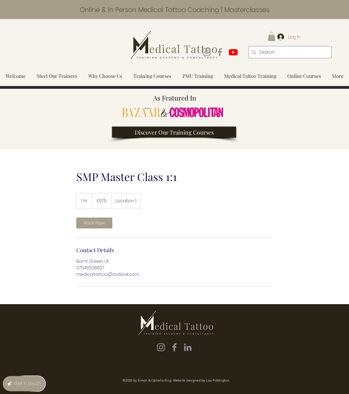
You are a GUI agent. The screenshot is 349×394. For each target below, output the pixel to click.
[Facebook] (220, 52)
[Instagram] (206, 52)
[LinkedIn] (187, 347)
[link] (94, 223)
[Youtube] (233, 52)
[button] (271, 36)
